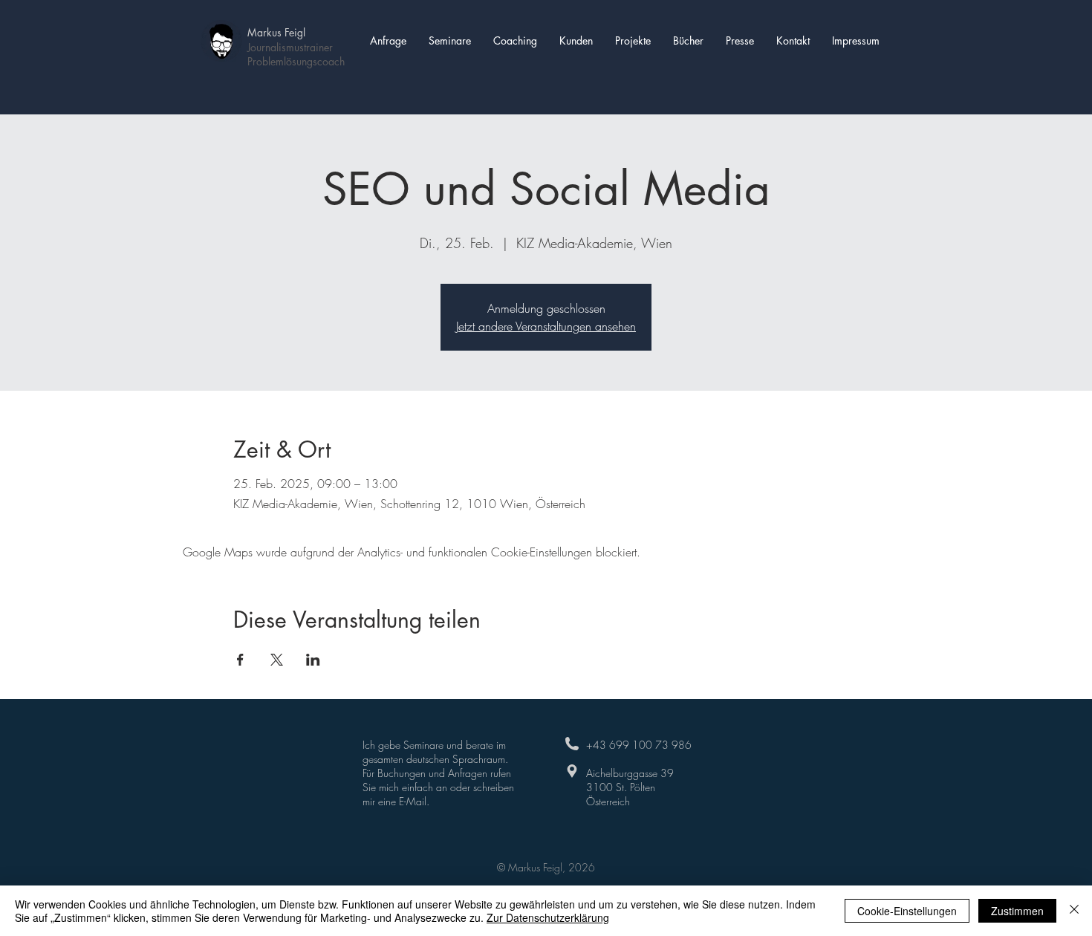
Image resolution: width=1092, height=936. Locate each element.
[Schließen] (1074, 910)
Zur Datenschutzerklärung (548, 917)
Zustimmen (1017, 910)
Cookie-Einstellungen (907, 910)
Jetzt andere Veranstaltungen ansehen (546, 326)
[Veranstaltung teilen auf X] (277, 660)
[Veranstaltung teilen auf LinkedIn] (313, 660)
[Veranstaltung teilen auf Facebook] (240, 660)
